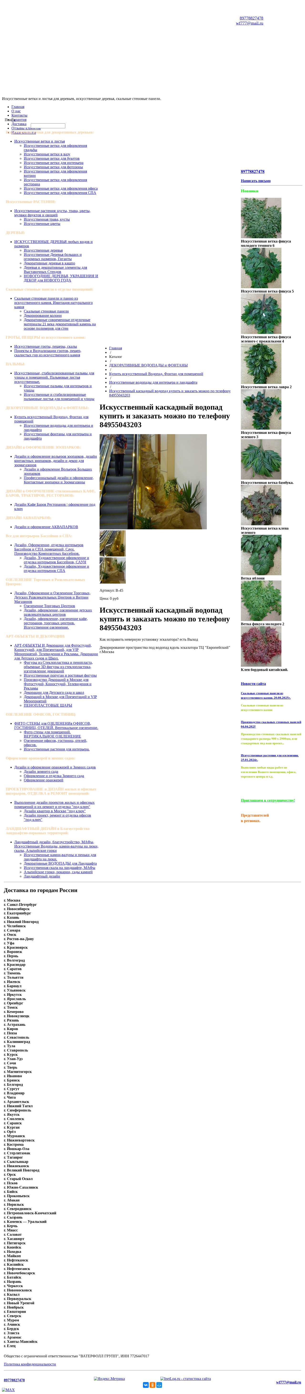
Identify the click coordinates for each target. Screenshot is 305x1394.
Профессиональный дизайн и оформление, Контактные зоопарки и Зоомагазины (59, 480)
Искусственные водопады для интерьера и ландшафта (153, 382)
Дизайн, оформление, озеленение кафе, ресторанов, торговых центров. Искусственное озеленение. (56, 623)
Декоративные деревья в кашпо (49, 263)
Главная (17, 107)
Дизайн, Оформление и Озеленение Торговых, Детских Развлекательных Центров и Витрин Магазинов (52, 597)
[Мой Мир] (159, 1385)
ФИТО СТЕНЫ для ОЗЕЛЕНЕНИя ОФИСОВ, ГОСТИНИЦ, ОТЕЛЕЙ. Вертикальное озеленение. (56, 725)
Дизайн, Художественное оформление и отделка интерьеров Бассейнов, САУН (56, 560)
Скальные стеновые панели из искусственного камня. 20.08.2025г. (266, 695)
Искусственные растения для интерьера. (57, 749)
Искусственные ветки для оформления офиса (61, 188)
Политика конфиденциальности (30, 1364)
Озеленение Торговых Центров (49, 606)
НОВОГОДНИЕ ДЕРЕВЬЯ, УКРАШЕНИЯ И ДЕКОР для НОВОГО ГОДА (61, 278)
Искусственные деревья (43, 250)
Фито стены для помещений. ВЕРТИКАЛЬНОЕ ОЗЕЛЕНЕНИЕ (52, 734)
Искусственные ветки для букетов (52, 158)
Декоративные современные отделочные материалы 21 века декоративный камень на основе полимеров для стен (60, 324)
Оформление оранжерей (43, 780)
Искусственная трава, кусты (47, 219)
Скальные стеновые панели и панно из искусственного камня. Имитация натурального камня (53, 302)
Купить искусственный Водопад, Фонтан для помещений (156, 374)
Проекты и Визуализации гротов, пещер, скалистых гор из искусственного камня (47, 353)
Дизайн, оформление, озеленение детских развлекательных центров (58, 612)
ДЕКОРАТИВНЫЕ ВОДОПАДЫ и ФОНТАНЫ (148, 365)
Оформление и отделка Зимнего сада (54, 776)
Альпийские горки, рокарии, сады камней (58, 872)
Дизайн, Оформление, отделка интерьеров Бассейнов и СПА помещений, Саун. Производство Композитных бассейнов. (48, 549)
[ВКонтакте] (146, 1385)
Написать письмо (256, 181)
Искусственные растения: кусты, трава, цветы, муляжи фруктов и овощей (52, 213)
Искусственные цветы (42, 224)
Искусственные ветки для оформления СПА (60, 193)
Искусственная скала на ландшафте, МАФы (59, 868)
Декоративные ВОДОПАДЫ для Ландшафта (60, 863)
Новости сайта (253, 683)
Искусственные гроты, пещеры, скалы (45, 346)
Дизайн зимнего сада (41, 771)
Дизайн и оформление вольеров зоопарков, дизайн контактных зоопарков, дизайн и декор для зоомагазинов (55, 460)
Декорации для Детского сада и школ (54, 692)
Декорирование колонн (43, 315)
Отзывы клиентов (26, 128)
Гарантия (18, 120)
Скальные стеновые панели (46, 311)
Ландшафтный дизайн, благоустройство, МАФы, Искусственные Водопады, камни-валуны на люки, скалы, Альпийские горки (56, 846)
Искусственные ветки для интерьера (53, 163)
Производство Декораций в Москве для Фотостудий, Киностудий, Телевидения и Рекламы (58, 684)
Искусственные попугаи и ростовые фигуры (60, 675)
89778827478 (251, 18)
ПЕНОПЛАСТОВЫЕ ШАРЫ (48, 705)
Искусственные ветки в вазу (47, 154)
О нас (16, 111)
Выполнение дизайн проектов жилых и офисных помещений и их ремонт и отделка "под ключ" (54, 804)
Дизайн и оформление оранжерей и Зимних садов (55, 767)
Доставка (18, 124)
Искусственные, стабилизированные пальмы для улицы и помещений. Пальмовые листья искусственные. (54, 377)
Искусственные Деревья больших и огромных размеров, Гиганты (53, 257)
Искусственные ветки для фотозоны (53, 167)
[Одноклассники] (152, 1385)
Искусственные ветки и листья (39, 141)
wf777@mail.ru (249, 23)
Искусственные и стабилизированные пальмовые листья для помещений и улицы (59, 396)
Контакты (19, 115)
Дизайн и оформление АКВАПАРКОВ (46, 527)
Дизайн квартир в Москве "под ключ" (55, 811)
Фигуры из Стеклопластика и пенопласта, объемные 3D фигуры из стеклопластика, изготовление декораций (58, 666)
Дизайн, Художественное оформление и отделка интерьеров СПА (56, 568)
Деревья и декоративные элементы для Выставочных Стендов (55, 269)
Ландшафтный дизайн (42, 876)
